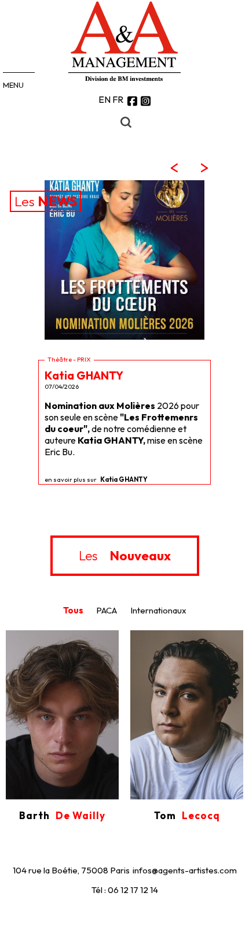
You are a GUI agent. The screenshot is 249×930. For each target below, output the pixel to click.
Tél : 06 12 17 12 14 (124, 889)
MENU (13, 85)
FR (117, 99)
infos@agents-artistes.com (185, 870)
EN (104, 99)
